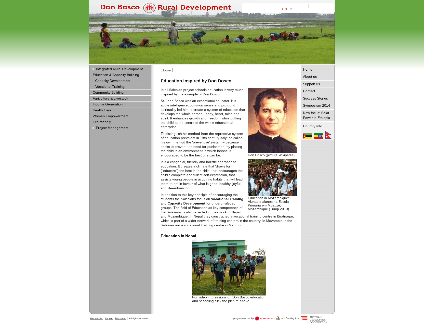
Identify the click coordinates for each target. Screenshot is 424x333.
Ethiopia (318, 135)
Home (166, 70)
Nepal (328, 135)
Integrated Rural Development (119, 69)
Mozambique (307, 135)
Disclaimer (120, 318)
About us (310, 76)
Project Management (112, 128)
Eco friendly (102, 122)
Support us (311, 84)
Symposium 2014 (316, 105)
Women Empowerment (110, 116)
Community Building (108, 92)
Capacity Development (112, 81)
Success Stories (315, 98)
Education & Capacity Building (116, 75)
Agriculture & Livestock (110, 98)
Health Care (102, 110)
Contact (309, 91)
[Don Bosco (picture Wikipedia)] (272, 120)
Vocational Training (110, 87)
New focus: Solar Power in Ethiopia (316, 115)
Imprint (109, 318)
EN (284, 9)
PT (292, 9)
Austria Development (267, 318)
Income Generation (108, 104)
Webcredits (96, 318)
